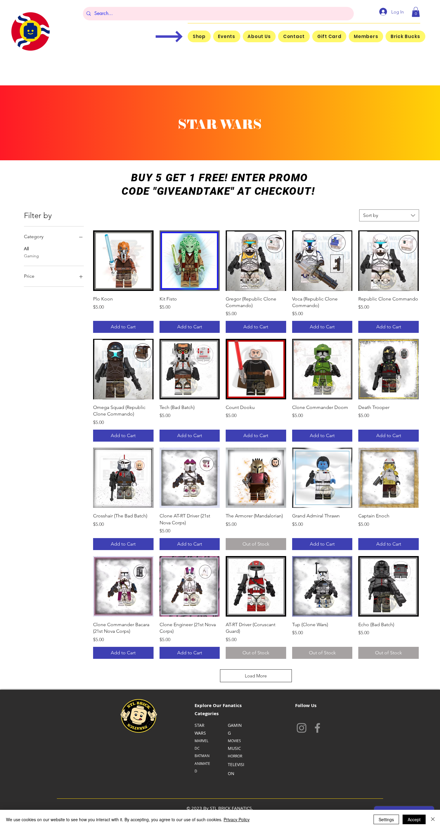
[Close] (432, 819)
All (26, 248)
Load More (256, 676)
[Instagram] (301, 727)
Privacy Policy (237, 819)
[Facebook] (317, 727)
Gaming (31, 256)
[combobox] (389, 215)
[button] (416, 12)
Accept (414, 819)
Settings (386, 819)
